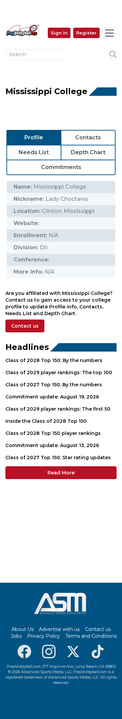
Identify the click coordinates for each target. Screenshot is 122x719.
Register (86, 32)
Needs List (34, 152)
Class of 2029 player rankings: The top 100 (58, 372)
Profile (33, 137)
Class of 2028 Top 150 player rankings (53, 433)
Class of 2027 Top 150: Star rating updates (58, 457)
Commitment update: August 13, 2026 (52, 445)
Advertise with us (59, 629)
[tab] (34, 137)
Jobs (16, 636)
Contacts (88, 137)
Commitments (61, 167)
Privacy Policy (43, 636)
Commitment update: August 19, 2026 (52, 397)
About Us (23, 629)
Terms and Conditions (91, 636)
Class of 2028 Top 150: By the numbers (53, 360)
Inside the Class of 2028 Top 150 (46, 421)
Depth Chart (88, 152)
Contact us (25, 326)
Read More (61, 473)
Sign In (59, 32)
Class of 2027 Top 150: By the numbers (53, 385)
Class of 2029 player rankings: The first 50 (57, 409)
